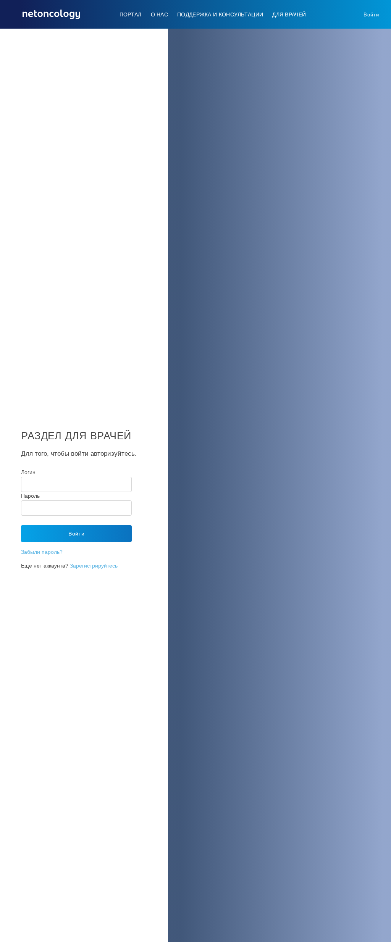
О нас (159, 14)
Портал (131, 14)
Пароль (30, 496)
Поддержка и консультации (220, 14)
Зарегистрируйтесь (94, 566)
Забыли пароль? (42, 552)
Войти (371, 15)
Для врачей (289, 14)
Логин (28, 472)
